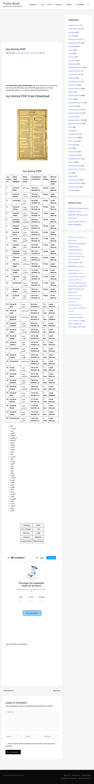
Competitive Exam (75, 250)
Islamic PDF (34, 53)
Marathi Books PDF (74, 124)
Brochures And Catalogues (76, 243)
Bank (70, 240)
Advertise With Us (84, 778)
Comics (71, 50)
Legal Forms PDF (73, 280)
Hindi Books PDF (73, 95)
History (70, 99)
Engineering (72, 64)
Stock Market (72, 317)
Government (72, 85)
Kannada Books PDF (75, 113)
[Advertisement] (32, 29)
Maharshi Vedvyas (80, 283)
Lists (42, 4)
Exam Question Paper (75, 262)
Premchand (78, 295)
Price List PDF (73, 152)
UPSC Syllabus (73, 327)
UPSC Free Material (75, 324)
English (77, 256)
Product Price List (74, 299)
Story (70, 173)
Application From (74, 25)
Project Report (72, 302)
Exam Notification (73, 259)
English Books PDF (22, 53)
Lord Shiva (71, 283)
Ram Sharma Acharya (74, 305)
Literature (71, 117)
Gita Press (80, 266)
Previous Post (8, 691)
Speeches (71, 311)
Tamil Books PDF (74, 180)
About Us (67, 775)
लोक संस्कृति (82, 327)
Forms (49, 4)
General (72, 266)
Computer (71, 253)
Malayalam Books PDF (75, 120)
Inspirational (72, 106)
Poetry (70, 148)
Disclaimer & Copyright (69, 778)
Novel (70, 131)
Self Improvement (74, 166)
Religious (71, 162)
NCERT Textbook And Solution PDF (76, 290)
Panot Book (11, 3)
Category (58, 4)
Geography (72, 78)
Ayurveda (71, 36)
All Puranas (71, 237)
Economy (71, 57)
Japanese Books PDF (75, 110)
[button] (88, 4)
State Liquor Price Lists (75, 314)
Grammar (81, 273)
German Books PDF (75, 81)
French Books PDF (74, 74)
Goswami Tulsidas (73, 270)
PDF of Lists (72, 141)
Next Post (57, 691)
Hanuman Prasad (73, 277)
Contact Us (76, 775)
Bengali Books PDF (74, 43)
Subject (69, 4)
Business (71, 247)
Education (71, 60)
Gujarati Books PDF (75, 88)
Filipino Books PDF (74, 71)
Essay (82, 256)
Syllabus (83, 321)
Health (70, 92)
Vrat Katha (80, 4)
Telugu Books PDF (74, 183)
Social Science (82, 308)
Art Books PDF (80, 237)
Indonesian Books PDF (76, 103)
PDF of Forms (73, 138)
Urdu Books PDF (73, 187)
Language (32, 4)
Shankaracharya (72, 308)
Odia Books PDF (73, 134)
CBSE (76, 247)
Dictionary (79, 253)
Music (70, 127)
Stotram (80, 317)
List (81, 280)
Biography (71, 46)
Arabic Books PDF (74, 29)
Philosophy (72, 145)
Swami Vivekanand (73, 321)
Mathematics (82, 286)
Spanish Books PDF (74, 169)
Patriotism (71, 295)
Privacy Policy (86, 775)
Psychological (73, 155)
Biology (74, 240)
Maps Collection (73, 286)
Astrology (71, 32)
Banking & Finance (74, 39)
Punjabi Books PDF (74, 159)
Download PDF (32, 613)
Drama (70, 53)
